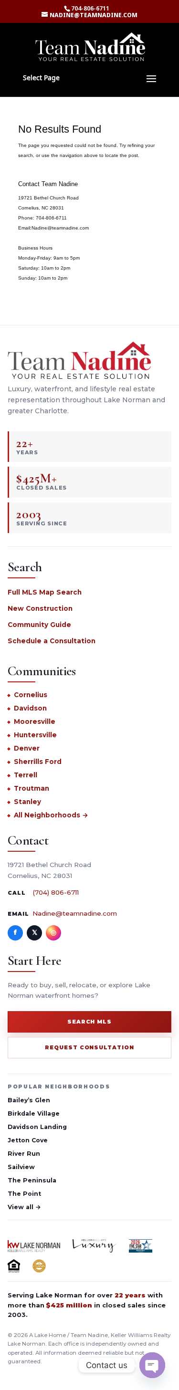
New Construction (40, 608)
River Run (24, 1153)
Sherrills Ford (38, 761)
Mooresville (34, 721)
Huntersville (35, 735)
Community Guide (39, 624)
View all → (24, 1207)
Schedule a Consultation (51, 641)
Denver (27, 748)
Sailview (21, 1167)
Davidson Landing (37, 1126)
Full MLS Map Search (45, 592)
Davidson (30, 708)
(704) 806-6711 (55, 892)
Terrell (25, 775)
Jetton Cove (28, 1140)
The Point (24, 1193)
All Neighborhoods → (51, 815)
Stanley (27, 801)
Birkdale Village (34, 1113)
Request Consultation (90, 1047)
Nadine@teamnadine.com (74, 913)
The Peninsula (32, 1180)
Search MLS (89, 1021)
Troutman (31, 788)
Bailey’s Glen (29, 1100)
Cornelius (30, 695)
